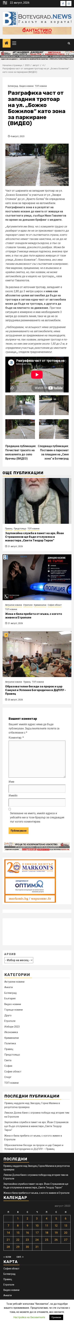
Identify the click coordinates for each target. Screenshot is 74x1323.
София (8, 1065)
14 (8, 1232)
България (9, 998)
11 (46, 1225)
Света (7, 1060)
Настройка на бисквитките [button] (29, 1317)
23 (27, 1239)
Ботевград (13, 86)
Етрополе (28, 605)
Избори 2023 (12, 1026)
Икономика (11, 1032)
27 (65, 1239)
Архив (10, 954)
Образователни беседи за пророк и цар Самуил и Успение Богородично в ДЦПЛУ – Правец (35, 690)
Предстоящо (20, 528)
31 (37, 1247)
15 (17, 1232)
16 (27, 1232)
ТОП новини (41, 86)
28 (8, 1247)
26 (56, 1239)
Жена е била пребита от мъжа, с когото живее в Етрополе (36, 1192)
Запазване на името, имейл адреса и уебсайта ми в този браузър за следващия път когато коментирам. (37, 817)
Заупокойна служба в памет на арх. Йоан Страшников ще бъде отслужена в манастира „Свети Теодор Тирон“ (34, 537)
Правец (8, 528)
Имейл (13, 795)
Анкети (8, 987)
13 (65, 1225)
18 (46, 1232)
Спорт (7, 1077)
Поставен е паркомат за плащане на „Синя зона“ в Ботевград (53, 452)
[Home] (6, 43)
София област (55, 605)
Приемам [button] (56, 1317)
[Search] (69, 43)
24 (37, 1239)
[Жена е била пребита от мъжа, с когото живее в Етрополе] (37, 577)
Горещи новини (13, 1009)
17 (37, 1232)
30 (27, 1247)
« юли (7, 1256)
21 (8, 1239)
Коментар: (16, 737)
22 (17, 1239)
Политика (10, 1043)
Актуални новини (13, 605)
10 (37, 1225)
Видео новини (26, 86)
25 (46, 1239)
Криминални (40, 605)
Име (11, 781)
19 (56, 1232)
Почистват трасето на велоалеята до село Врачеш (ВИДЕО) (20, 452)
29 (17, 1247)
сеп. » (20, 1256)
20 (65, 1232)
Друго (8, 1015)
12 (56, 1225)
